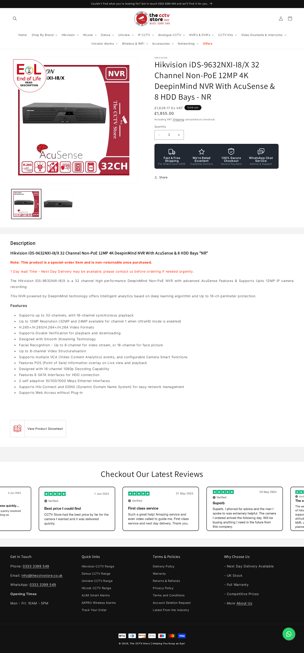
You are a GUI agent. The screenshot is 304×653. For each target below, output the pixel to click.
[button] (14, 18)
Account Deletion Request (172, 602)
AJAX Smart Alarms (96, 595)
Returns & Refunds (166, 581)
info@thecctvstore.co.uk (42, 575)
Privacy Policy (163, 588)
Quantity (160, 126)
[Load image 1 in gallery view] (26, 204)
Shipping (178, 119)
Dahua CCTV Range (96, 573)
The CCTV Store (140, 643)
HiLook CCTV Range (96, 588)
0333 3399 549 (36, 566)
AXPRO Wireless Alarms (99, 602)
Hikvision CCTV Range (98, 566)
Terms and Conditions (169, 595)
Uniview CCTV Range (97, 581)
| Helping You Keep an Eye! (168, 643)
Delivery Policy (164, 566)
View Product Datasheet (45, 428)
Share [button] (163, 177)
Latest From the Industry (171, 610)
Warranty (159, 573)
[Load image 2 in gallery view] (58, 204)
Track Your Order (94, 610)
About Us (244, 603)
